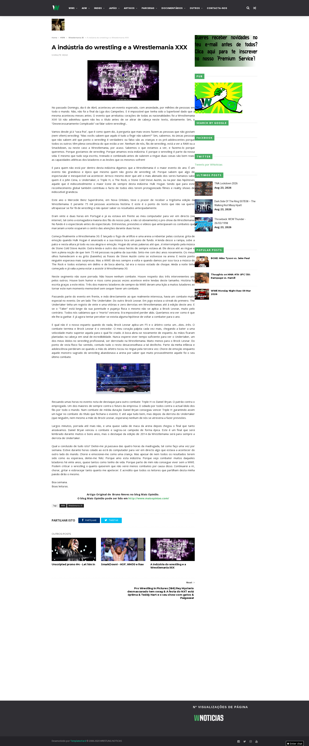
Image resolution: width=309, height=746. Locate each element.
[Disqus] (123, 650)
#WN (62, 37)
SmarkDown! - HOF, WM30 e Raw (122, 564)
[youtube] (256, 741)
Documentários (172, 8)
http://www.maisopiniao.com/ (148, 498)
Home (54, 37)
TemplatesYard (78, 740)
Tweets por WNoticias (208, 164)
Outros (195, 8)
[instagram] (250, 741)
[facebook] (238, 741)
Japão (113, 8)
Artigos (129, 8)
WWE (72, 8)
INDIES (98, 8)
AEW (84, 8)
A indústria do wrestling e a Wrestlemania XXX (168, 566)
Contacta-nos (217, 8)
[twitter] (244, 741)
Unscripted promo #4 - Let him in (73, 564)
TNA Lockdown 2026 (226, 183)
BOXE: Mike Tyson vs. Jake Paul (230, 258)
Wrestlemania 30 (76, 37)
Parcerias (148, 8)
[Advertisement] (84, 718)
